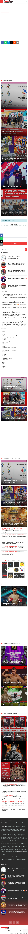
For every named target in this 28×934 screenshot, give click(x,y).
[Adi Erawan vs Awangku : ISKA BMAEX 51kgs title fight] (14, 696)
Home (4, 930)
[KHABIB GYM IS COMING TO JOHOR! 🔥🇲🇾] (14, 175)
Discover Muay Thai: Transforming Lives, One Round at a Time (17, 285)
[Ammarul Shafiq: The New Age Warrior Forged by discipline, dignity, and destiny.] (3, 912)
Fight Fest (5, 339)
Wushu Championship (7, 358)
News (3, 365)
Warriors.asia (3, 822)
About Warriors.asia (10, 930)
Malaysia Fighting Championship (10, 345)
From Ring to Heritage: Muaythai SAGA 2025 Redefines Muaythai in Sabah (14, 792)
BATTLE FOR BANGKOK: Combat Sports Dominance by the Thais (17, 257)
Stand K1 (5, 354)
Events (3, 331)
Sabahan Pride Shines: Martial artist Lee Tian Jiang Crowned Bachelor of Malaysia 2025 (13, 543)
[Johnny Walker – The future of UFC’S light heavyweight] (14, 676)
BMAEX (4, 334)
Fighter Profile (5, 361)
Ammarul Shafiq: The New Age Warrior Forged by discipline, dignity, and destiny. (12, 531)
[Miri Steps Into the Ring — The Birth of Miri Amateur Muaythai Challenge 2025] (14, 772)
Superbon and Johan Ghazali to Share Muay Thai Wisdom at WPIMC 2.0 (14, 786)
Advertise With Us (18, 930)
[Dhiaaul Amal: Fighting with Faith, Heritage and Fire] (14, 751)
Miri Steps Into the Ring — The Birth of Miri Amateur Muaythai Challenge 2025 (13, 553)
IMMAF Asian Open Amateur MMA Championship (13, 341)
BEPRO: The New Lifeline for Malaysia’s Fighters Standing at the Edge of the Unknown (16, 265)
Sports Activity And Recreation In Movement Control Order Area (13, 809)
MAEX (4, 343)
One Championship (7, 349)
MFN (4, 346)
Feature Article (5, 359)
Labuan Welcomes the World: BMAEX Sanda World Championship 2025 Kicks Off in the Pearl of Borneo (13, 804)
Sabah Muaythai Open (7, 353)
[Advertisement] (14, 62)
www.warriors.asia (21, 851)
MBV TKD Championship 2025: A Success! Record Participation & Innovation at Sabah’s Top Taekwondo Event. (13, 798)
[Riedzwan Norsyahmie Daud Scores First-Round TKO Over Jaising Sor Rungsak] (14, 596)
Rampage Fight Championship (9, 350)
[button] (2, 149)
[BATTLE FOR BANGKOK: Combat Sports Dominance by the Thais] (14, 95)
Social (3, 367)
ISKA (3, 363)
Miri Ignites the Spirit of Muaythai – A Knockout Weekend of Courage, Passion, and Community (14, 325)
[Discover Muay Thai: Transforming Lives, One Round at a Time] (14, 202)
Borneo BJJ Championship (8, 337)
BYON (4, 338)
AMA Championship (7, 333)
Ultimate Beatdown (7, 357)
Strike (4, 355)
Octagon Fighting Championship (9, 347)
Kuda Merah (5, 342)
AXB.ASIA (10, 824)
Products (4, 366)
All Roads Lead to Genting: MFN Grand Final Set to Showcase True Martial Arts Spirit (17, 904)
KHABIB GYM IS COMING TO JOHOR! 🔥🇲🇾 (17, 278)
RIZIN (4, 351)
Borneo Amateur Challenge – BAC (10, 335)
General (3, 362)
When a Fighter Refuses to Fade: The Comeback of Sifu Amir (14, 317)
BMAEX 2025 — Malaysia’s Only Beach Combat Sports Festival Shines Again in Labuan (16, 272)
